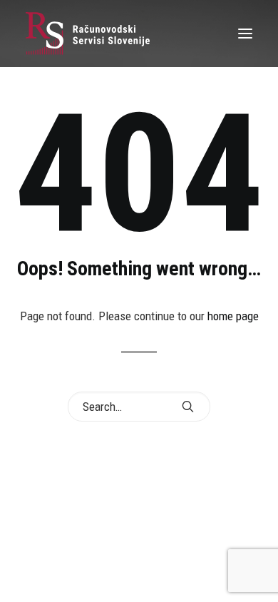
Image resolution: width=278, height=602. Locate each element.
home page (233, 316)
